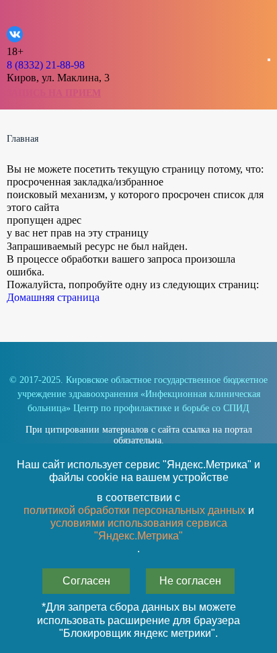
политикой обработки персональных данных (134, 510)
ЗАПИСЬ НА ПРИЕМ (54, 93)
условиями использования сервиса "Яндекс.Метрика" (138, 529)
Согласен (86, 580)
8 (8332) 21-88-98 (46, 65)
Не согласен (190, 580)
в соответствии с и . (139, 523)
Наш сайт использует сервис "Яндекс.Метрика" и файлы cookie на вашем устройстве (138, 471)
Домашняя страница (53, 297)
